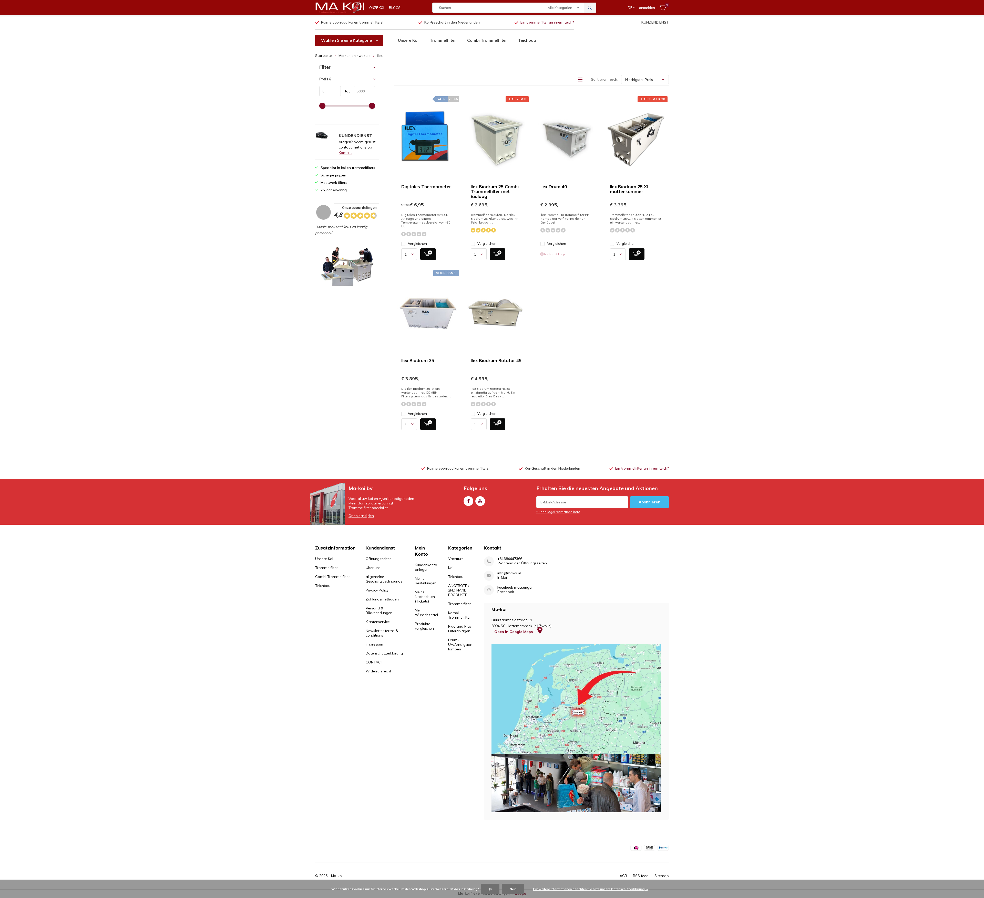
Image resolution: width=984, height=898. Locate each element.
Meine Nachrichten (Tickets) (425, 597)
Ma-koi (337, 875)
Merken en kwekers (355, 55)
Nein (513, 889)
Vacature (456, 558)
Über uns (373, 567)
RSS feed (641, 875)
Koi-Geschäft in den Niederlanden (452, 22)
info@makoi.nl (509, 573)
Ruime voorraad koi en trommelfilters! (352, 22)
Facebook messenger (515, 587)
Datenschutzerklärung (384, 653)
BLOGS (395, 8)
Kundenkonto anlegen (426, 567)
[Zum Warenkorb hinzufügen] (428, 254)
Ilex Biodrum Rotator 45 (496, 360)
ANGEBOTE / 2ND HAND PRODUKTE (458, 590)
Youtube (480, 501)
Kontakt (345, 152)
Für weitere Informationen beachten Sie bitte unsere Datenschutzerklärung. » (590, 889)
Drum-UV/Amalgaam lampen (461, 644)
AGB (623, 875)
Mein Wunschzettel (426, 612)
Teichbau (527, 40)
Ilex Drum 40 (553, 186)
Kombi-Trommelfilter (459, 615)
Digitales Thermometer (426, 186)
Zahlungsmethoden (382, 599)
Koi (450, 567)
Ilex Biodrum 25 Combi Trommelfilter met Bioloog (495, 191)
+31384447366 (509, 559)
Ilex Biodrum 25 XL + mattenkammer (631, 189)
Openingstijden (361, 515)
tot (345, 91)
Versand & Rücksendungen (379, 610)
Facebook (468, 501)
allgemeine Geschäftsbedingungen (385, 579)
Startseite (323, 55)
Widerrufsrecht (378, 671)
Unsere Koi (408, 40)
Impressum (375, 644)
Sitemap (661, 875)
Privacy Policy (377, 590)
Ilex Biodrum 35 (417, 360)
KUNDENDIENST (655, 22)
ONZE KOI (376, 8)
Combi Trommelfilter (487, 40)
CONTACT (374, 662)
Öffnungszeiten (379, 558)
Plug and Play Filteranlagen (459, 628)
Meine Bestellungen (425, 580)
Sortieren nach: (604, 79)
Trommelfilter (443, 40)
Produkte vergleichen (424, 626)
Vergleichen (417, 243)
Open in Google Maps (514, 631)
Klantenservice (378, 621)
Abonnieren (649, 502)
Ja (490, 889)
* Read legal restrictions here (558, 512)
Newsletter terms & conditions (382, 633)
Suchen (590, 8)
